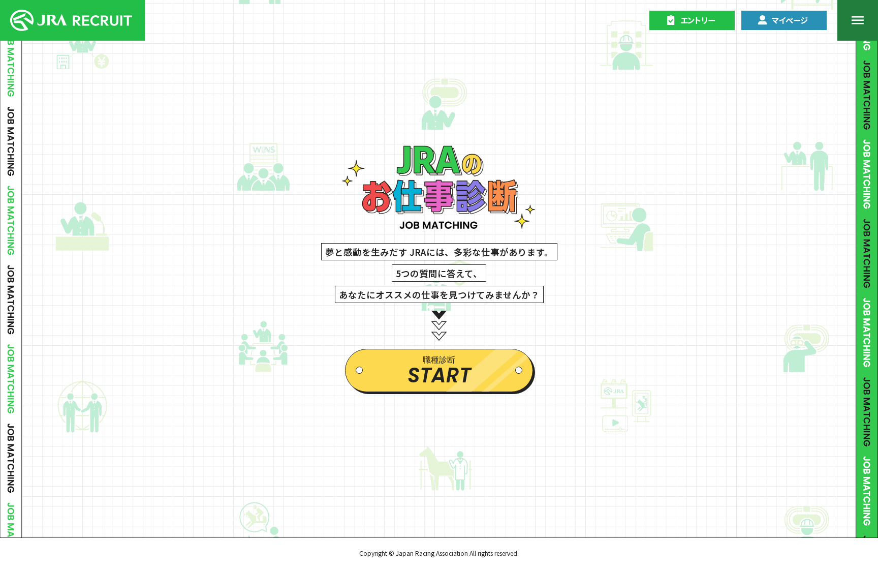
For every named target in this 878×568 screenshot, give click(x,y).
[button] (692, 20)
